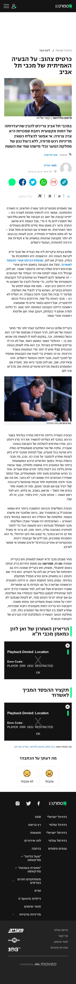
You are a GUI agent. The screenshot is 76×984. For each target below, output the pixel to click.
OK (38, 672)
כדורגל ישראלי (64, 50)
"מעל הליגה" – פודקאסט (31, 858)
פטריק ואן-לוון (21, 747)
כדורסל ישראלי (56, 832)
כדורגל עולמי (58, 824)
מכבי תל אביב (51, 155)
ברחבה (36, 848)
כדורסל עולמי (57, 840)
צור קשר (63, 936)
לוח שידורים (32, 840)
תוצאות (35, 832)
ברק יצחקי (50, 747)
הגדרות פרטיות (59, 947)
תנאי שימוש (32, 906)
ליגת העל (45, 50)
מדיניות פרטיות (30, 914)
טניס (37, 890)
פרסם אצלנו (61, 930)
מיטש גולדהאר (37, 747)
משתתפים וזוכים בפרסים (29, 880)
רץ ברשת (34, 824)
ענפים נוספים (57, 848)
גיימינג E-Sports (29, 898)
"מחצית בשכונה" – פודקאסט (28, 869)
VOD (38, 817)
